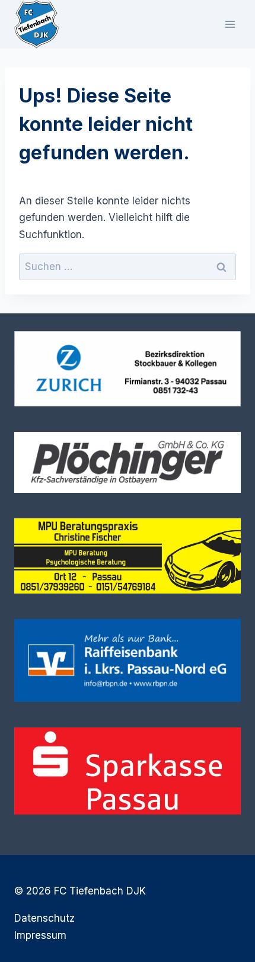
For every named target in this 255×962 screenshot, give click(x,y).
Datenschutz (44, 918)
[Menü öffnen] (230, 24)
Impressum (40, 935)
